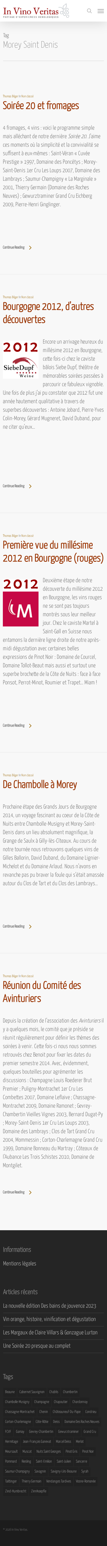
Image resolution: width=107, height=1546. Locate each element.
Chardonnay (80, 1402)
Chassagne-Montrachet (20, 1412)
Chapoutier (61, 1402)
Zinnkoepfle (38, 1491)
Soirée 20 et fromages (41, 106)
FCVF (8, 1432)
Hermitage (11, 1442)
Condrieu (90, 1412)
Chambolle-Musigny (17, 1402)
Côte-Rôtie (42, 1422)
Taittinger (11, 1481)
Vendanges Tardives (58, 1481)
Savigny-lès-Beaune (63, 1471)
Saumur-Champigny (17, 1471)
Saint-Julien (64, 1461)
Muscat (27, 1452)
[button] (101, 11)
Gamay (20, 1432)
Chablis (53, 1392)
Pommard (11, 1461)
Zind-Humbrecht (15, 1491)
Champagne (41, 1402)
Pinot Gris (71, 1452)
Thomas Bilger (10, 96)
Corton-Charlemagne (18, 1422)
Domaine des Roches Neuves (81, 1422)
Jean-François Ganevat (37, 1442)
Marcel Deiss (63, 1442)
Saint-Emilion (44, 1461)
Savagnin (40, 1471)
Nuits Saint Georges (49, 1452)
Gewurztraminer (68, 1432)
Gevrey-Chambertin (41, 1432)
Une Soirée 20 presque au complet (36, 1346)
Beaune (10, 1392)
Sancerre (81, 1461)
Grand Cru (90, 1432)
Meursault (11, 1452)
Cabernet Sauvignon (32, 1392)
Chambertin (70, 1392)
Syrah (84, 1471)
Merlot (80, 1442)
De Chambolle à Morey (40, 785)
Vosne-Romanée (86, 1481)
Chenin (43, 1412)
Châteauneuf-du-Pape (66, 1412)
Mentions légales (19, 1264)
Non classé (27, 96)
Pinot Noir (88, 1452)
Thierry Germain (31, 1481)
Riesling (26, 1461)
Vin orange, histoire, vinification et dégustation (49, 1319)
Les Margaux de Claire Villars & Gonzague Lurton (50, 1332)
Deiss (56, 1422)
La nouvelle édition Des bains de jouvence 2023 (49, 1306)
